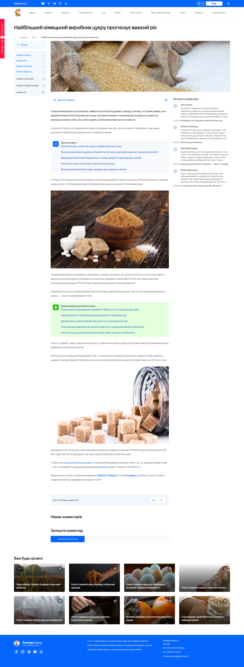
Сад (103, 12)
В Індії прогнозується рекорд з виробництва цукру (88, 163)
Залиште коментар (67, 530)
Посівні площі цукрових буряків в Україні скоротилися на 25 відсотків (98, 332)
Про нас (166, 644)
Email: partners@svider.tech (176, 656)
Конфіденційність (171, 641)
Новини (48, 12)
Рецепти (199, 12)
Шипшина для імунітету (191, 142)
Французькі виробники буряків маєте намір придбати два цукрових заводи (101, 158)
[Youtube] (42, 3)
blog (20, 3)
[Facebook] (48, 3)
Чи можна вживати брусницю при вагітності (201, 186)
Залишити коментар (67, 539)
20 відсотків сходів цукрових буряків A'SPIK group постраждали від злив (100, 309)
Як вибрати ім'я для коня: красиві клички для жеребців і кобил (201, 121)
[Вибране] (228, 3)
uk (201, 4)
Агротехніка (136, 12)
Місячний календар (160, 12)
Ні (161, 500)
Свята (182, 12)
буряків (103, 467)
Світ (33, 37)
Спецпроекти (219, 12)
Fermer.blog (18, 12)
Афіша (32, 12)
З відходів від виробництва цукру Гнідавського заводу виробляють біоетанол (102, 327)
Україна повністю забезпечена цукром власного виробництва (94, 315)
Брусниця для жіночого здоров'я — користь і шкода (204, 164)
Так (153, 500)
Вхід (214, 3)
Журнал (65, 12)
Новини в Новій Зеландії (30, 85)
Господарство (85, 12)
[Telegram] (54, 3)
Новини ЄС (30, 92)
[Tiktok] (66, 3)
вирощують (87, 462)
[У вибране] (60, 568)
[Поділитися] (166, 100)
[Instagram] (60, 3)
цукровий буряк (72, 462)
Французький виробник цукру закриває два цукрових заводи (93, 169)
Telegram (112, 475)
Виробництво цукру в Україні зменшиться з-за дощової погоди (94, 321)
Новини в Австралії (30, 79)
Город (118, 12)
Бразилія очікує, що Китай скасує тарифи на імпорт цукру (91, 146)
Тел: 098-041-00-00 (172, 652)
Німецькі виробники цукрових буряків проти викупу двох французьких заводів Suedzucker (109, 152)
